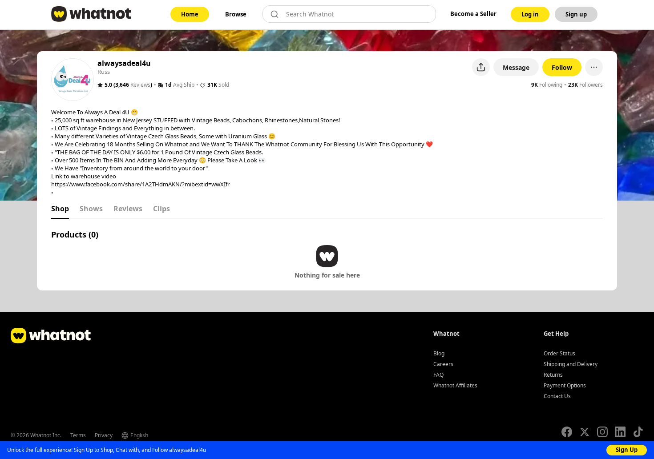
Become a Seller (473, 14)
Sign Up (627, 450)
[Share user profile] (481, 67)
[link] (189, 14)
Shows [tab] (91, 208)
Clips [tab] (161, 208)
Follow (562, 67)
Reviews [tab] (127, 208)
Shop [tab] (60, 208)
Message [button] (516, 67)
